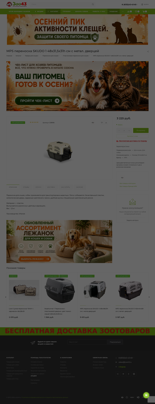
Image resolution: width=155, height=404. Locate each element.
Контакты (63, 368)
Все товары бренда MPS (128, 186)
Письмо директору (99, 362)
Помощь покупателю (41, 357)
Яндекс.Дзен (134, 374)
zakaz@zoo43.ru (125, 362)
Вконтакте (118, 374)
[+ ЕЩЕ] (123, 11)
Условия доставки (37, 365)
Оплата (38, 187)
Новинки (34, 383)
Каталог (10, 357)
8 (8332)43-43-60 (129, 5)
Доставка (51, 187)
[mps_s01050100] (59, 151)
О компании (66, 357)
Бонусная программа (38, 371)
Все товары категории (128, 183)
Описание (13, 187)
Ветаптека (10, 368)
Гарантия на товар (37, 368)
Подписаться (115, 342)
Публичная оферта (37, 374)
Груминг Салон (65, 374)
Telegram (123, 374)
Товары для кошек (13, 362)
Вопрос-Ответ (98, 365)
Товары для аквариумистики (16, 371)
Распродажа (35, 380)
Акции (34, 376)
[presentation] (6, 297)
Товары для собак (12, 365)
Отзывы (26, 187)
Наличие (79, 187)
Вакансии (63, 371)
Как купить (65, 187)
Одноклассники (128, 374)
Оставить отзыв (98, 368)
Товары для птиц (12, 379)
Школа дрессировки (67, 376)
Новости (63, 362)
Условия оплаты (36, 362)
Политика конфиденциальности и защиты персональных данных (45, 397)
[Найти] (92, 4)
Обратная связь (100, 357)
